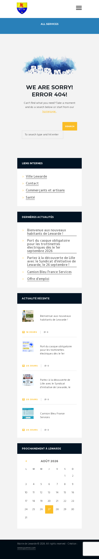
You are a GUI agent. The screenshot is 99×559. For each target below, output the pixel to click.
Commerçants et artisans (45, 191)
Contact (32, 184)
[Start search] (69, 126)
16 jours (31, 332)
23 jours (32, 365)
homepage (49, 111)
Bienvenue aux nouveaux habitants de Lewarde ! (46, 232)
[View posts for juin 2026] (26, 461)
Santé (30, 198)
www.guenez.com (26, 548)
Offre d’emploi (38, 279)
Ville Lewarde (36, 177)
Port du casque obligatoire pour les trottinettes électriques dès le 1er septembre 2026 (48, 246)
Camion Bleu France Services (49, 272)
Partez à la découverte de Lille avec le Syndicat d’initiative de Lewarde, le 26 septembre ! (51, 261)
